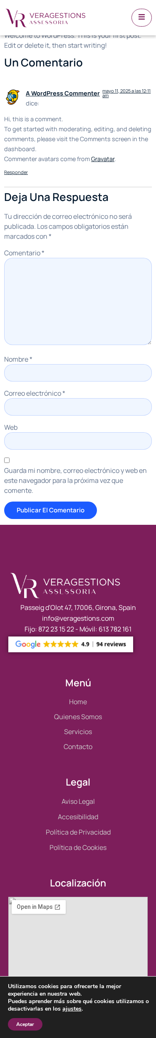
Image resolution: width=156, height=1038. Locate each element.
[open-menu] (141, 18)
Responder (16, 172)
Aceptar (25, 1024)
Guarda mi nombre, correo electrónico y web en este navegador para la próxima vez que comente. (75, 480)
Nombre (18, 359)
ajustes (72, 1009)
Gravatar (102, 159)
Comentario (24, 252)
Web (10, 427)
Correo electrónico (34, 393)
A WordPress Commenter (63, 93)
